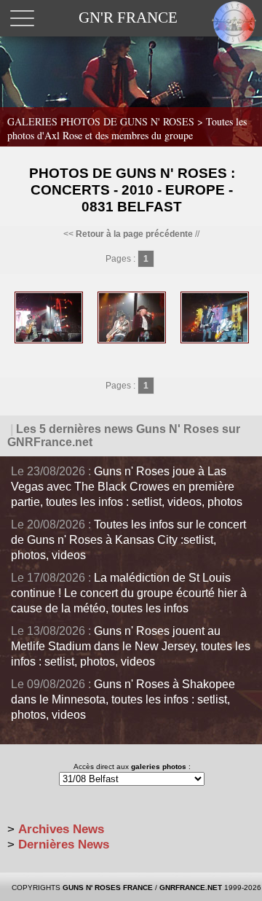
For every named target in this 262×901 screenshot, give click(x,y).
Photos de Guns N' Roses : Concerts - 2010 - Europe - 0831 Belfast (132, 189)
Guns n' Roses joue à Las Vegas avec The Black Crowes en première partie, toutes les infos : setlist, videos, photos (126, 486)
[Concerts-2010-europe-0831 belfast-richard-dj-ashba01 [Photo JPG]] (214, 340)
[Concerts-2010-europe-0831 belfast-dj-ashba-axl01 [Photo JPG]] (49, 340)
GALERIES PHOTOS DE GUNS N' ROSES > (127, 128)
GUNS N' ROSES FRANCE (108, 888)
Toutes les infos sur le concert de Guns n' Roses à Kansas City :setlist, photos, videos (128, 539)
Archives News (61, 829)
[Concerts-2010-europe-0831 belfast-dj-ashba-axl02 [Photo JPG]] (132, 340)
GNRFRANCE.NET (190, 888)
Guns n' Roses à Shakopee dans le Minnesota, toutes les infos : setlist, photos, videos (123, 699)
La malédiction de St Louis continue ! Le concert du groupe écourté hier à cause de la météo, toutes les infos (129, 593)
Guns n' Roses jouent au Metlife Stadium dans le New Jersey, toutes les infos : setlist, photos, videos (130, 646)
